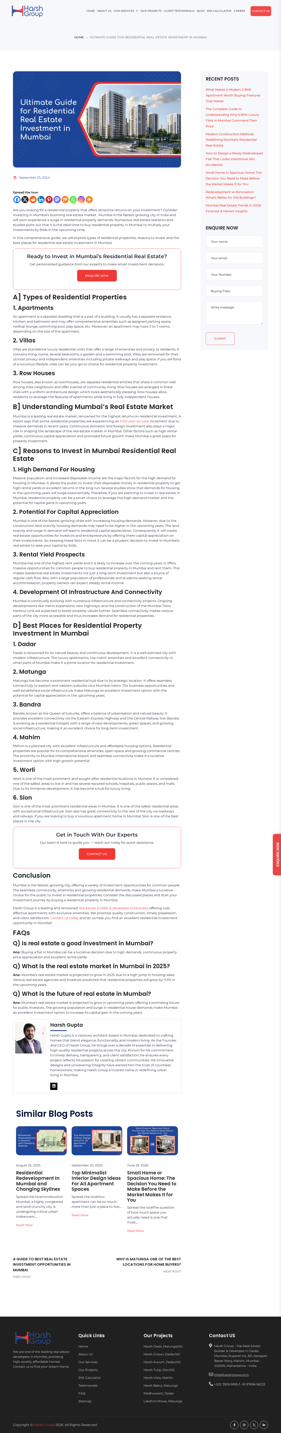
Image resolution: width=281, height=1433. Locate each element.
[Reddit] (33, 199)
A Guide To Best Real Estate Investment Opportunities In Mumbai (42, 1264)
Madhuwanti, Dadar (159, 1393)
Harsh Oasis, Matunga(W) (163, 1346)
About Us (81, 6)
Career (63, 16)
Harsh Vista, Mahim (158, 1378)
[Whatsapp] (73, 199)
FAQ (81, 1393)
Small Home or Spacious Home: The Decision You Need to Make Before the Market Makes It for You (151, 1186)
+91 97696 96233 (253, 1384)
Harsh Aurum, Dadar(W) (162, 1362)
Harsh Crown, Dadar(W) (162, 1354)
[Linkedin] (41, 199)
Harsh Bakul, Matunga (161, 1385)
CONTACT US (97, 854)
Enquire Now (97, 276)
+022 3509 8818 (226, 1384)
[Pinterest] (49, 199)
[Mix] (65, 199)
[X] (25, 199)
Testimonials (88, 1385)
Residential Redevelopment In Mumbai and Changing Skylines (38, 1181)
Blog (210, 6)
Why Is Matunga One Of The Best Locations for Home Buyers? (148, 1261)
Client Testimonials (181, 6)
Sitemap (84, 1401)
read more (24, 1225)
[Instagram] (81, 199)
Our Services (107, 6)
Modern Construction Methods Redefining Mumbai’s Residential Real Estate (231, 140)
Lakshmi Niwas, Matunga (163, 1401)
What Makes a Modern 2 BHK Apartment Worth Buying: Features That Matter (233, 95)
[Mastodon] (57, 199)
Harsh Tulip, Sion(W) (159, 1370)
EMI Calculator (236, 6)
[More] (89, 199)
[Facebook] (17, 199)
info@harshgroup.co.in (231, 1375)
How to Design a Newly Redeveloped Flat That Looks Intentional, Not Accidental (234, 159)
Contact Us (90, 16)
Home (61, 6)
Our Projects (143, 6)
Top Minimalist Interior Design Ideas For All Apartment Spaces (96, 1181)
